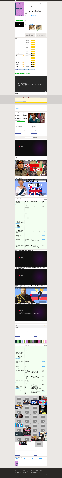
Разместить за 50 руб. (18, 133)
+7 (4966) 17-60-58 (43, 206)
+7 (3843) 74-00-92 (43, 384)
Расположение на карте (18, 204)
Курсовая (32, 15)
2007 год (17, 458)
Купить (19, 20)
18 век (26, 0)
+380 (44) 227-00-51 (43, 202)
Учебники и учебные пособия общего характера (26, 470)
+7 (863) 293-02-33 (43, 390)
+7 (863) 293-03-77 (43, 245)
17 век (24, 0)
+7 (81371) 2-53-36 (43, 380)
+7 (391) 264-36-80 (43, 210)
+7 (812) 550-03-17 (43, 376)
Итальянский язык (16, 471)
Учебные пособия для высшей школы (34, 473)
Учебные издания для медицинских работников (34, 470)
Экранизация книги (19, 27)
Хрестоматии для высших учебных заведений (18, 470)
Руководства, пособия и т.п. (17, 469)
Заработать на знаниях (32, 69)
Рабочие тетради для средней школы (34, 472)
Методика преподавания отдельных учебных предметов (26, 472)
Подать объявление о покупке (18, 126)
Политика (40, 458)
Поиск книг (21, 0)
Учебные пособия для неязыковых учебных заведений (34, 474)
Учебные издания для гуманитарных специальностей (42, 470)
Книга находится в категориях (19, 110)
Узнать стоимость (23, 73)
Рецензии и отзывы (18, 107)
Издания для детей (25, 469)
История (32, 458)
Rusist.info (17, 0)
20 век (31, 0)
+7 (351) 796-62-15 (43, 225)
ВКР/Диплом (34, 15)
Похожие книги (17, 108)
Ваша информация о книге (18, 448)
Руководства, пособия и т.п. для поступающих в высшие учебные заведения (42, 472)
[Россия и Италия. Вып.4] (33, 341)
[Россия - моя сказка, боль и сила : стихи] (29, 341)
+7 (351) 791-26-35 (43, 370)
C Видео (43, 0)
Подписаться (35, 137)
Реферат (30, 15)
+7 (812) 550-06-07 (43, 230)
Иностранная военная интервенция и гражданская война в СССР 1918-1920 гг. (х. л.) (19, 472)
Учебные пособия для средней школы (26, 471)
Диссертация (37, 15)
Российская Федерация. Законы (42, 469)
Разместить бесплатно (34, 133)
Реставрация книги (31, 24)
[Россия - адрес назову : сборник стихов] (18, 341)
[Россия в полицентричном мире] (39, 341)
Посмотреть (32, 51)
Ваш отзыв (16, 329)
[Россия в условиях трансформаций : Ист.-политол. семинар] (41, 341)
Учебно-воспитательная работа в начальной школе (34, 469)
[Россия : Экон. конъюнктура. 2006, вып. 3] (46, 341)
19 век (29, 0)
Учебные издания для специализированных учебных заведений (18, 475)
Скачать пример (28, 73)
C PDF (40, 0)
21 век (33, 0)
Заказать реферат (18, 73)
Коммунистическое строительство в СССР (43, 474)
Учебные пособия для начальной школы (27, 473)
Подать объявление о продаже (35, 126)
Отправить (35, 455)
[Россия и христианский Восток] (27, 341)
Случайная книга (37, 0)
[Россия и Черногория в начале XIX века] (16, 341)
